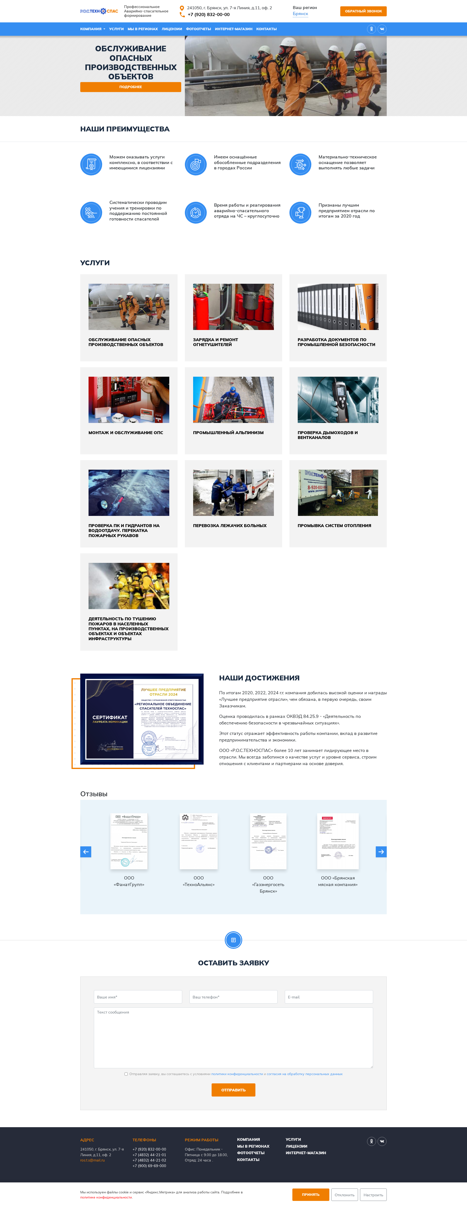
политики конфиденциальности (237, 1074)
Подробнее (130, 87)
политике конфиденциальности (106, 1197)
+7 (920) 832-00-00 (209, 14)
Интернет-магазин (233, 29)
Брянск (300, 13)
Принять (311, 1194)
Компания (91, 29)
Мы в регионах (143, 29)
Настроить (373, 1194)
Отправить (233, 1090)
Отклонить (345, 1194)
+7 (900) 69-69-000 (149, 1165)
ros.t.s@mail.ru (92, 1160)
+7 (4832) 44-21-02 (149, 1160)
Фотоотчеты (198, 29)
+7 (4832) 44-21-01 (149, 1154)
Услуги (116, 29)
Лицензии (172, 29)
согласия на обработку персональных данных (305, 1074)
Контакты (266, 29)
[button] (85, 851)
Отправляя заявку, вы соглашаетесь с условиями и (236, 1074)
